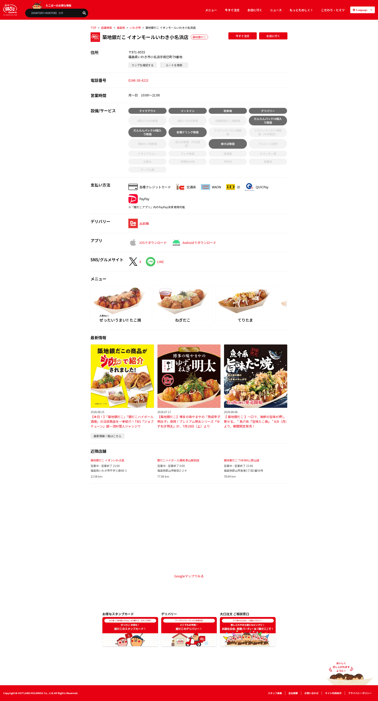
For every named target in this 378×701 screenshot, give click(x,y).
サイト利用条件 (333, 693)
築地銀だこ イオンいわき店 (107, 460)
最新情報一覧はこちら (107, 436)
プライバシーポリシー (360, 693)
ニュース (276, 10)
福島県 (121, 28)
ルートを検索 (174, 65)
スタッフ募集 (275, 693)
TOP (93, 28)
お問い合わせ (311, 693)
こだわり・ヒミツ (333, 10)
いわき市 (135, 28)
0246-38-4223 (138, 80)
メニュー (211, 10)
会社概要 (293, 693)
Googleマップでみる (189, 576)
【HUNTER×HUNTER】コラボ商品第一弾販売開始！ (59, 13)
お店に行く (254, 10)
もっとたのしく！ (301, 10)
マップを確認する (143, 65)
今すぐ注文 (232, 10)
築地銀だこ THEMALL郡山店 (241, 460)
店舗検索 (106, 28)
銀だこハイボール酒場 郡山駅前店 (178, 460)
